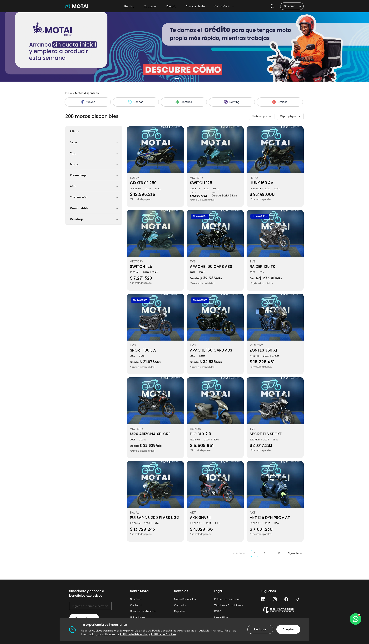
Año (73, 186)
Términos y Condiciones (228, 605)
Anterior (240, 553)
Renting (129, 6)
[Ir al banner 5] (192, 78)
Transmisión (78, 197)
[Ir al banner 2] (180, 78)
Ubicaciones (137, 617)
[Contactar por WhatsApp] (355, 619)
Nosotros (135, 599)
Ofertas (283, 102)
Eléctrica (186, 102)
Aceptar (288, 629)
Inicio (68, 93)
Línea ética (221, 617)
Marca (74, 164)
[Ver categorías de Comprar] (300, 6)
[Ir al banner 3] (184, 78)
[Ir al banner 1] (177, 78)
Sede (73, 142)
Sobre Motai (222, 6)
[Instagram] (275, 599)
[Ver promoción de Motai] (184, 47)
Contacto (136, 605)
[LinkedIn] (263, 599)
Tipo (73, 153)
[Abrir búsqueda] (271, 6)
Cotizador (150, 6)
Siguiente (293, 553)
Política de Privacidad (227, 599)
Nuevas (90, 102)
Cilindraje (77, 219)
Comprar (289, 6)
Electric (171, 6)
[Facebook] (286, 599)
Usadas (138, 102)
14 (279, 553)
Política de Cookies (163, 634)
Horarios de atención (142, 611)
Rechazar (260, 629)
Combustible (79, 208)
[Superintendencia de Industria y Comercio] (280, 610)
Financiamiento (195, 6)
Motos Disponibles (185, 599)
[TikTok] (298, 599)
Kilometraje (78, 175)
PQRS (217, 611)
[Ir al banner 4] (188, 78)
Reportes (179, 611)
